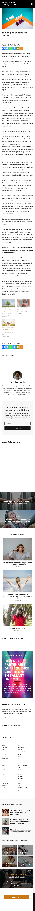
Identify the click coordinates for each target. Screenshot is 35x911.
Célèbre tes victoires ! (17, 628)
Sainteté (20, 776)
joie (19, 760)
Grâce (3, 760)
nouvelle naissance (23, 765)
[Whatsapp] (10, 48)
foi (18, 758)
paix (19, 767)
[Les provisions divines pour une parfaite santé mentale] (8, 322)
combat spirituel (22, 752)
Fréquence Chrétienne (9, 3)
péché (3, 774)
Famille (19, 756)
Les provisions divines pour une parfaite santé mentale (8, 329)
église (19, 789)
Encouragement (7, 39)
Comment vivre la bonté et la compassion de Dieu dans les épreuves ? (17, 596)
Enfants (4, 756)
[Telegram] (14, 48)
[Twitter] (7, 48)
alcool (3, 743)
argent (3, 745)
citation (20, 749)
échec (3, 789)
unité (3, 787)
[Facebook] (3, 48)
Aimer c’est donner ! (22, 307)
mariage (4, 765)
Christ (3, 749)
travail (19, 785)
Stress (19, 783)
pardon (4, 769)
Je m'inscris (17, 897)
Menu (31, 4)
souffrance (5, 783)
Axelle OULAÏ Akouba (17, 382)
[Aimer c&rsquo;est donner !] (23, 303)
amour (19, 743)
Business (4, 747)
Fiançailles (5, 758)
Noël (3, 767)
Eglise (19, 754)
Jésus (3, 763)
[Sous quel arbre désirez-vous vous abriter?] (8, 303)
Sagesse (20, 774)
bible (19, 745)
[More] (21, 48)
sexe (3, 781)
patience (20, 769)
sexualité (20, 781)
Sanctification (21, 778)
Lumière (20, 763)
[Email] (17, 48)
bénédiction (21, 747)
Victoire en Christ (22, 787)
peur (3, 772)
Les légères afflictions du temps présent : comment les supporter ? (17, 563)
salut (3, 778)
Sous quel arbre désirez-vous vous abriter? (7, 309)
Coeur (3, 752)
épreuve (4, 792)
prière (19, 772)
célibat (4, 754)
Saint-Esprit (5, 776)
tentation (4, 785)
